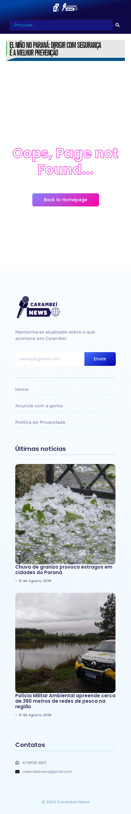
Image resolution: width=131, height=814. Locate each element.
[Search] (117, 25)
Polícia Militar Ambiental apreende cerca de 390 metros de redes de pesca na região (65, 701)
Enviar (100, 359)
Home (22, 389)
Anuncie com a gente (39, 406)
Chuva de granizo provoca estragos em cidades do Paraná (63, 569)
